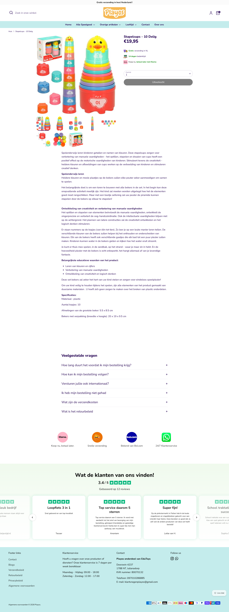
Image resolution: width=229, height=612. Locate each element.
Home (68, 24)
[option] (76, 75)
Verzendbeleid (16, 570)
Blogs (11, 564)
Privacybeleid (15, 580)
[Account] (211, 13)
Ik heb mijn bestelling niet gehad (83, 393)
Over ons (159, 24)
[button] (32, 517)
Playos (37, 604)
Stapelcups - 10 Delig (24, 31)
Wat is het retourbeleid (77, 411)
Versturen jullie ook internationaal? (85, 383)
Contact (146, 24)
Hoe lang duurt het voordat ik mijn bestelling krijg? (96, 365)
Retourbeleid (15, 575)
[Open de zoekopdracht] (11, 12)
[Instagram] (172, 558)
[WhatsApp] (176, 558)
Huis (10, 31)
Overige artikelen (109, 24)
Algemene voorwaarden (21, 585)
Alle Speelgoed (84, 24)
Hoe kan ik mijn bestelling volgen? (85, 374)
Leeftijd (130, 24)
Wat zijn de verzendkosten (79, 402)
